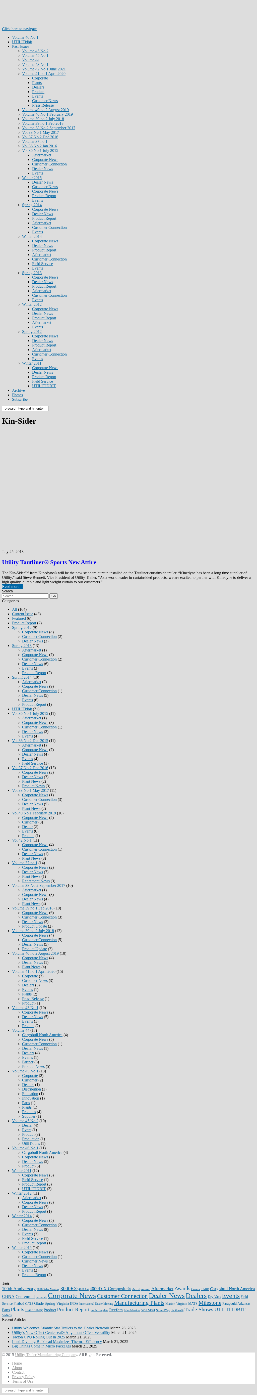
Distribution (31, 1089)
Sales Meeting (132, 1310)
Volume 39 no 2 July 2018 (43, 119)
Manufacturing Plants (139, 1303)
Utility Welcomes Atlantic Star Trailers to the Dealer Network (60, 1328)
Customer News (45, 101)
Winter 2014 (32, 236)
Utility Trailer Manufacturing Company (46, 1355)
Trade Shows (198, 1309)
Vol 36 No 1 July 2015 (40, 150)
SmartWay (163, 1310)
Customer (29, 822)
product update (99, 1310)
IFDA (74, 1303)
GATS (29, 1303)
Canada (195, 1289)
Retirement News (36, 881)
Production (30, 1139)
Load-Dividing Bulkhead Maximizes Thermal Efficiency (57, 1341)
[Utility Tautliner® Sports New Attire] (128, 488)
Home (17, 1363)
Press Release (43, 105)
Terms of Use (22, 1381)
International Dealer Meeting (96, 1303)
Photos (17, 395)
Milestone (210, 1303)
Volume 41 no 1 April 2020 (44, 73)
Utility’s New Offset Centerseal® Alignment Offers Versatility (61, 1332)
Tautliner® (177, 1310)
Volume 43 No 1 (35, 64)
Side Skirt (148, 1310)
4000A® (84, 1289)
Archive (18, 390)
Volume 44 (30, 60)
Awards (182, 1288)
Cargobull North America (42, 1035)
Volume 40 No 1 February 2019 (47, 114)
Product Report (44, 196)
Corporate (40, 78)
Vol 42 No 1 (22, 840)
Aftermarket (41, 155)
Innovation (30, 1098)
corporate (41, 1297)
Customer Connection (49, 164)
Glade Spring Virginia (51, 1303)
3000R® (69, 1288)
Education (30, 1094)
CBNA (8, 1296)
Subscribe (20, 399)
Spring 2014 (32, 205)
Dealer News (42, 168)
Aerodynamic (141, 1289)
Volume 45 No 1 (35, 55)
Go (53, 596)
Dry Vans (214, 1297)
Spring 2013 (32, 273)
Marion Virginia (176, 1303)
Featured (19, 618)
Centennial (25, 1296)
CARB (205, 1289)
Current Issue (22, 614)
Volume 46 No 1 (25, 37)
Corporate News (45, 159)
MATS (193, 1303)
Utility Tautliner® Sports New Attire (49, 562)
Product (38, 92)
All (14, 609)
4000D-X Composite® (110, 1288)
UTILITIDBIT (44, 386)
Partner (27, 1062)
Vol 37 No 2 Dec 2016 (40, 137)
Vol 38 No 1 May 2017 (40, 132)
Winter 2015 (32, 178)
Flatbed (19, 1303)
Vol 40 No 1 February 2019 (34, 813)
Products (29, 1112)
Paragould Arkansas (236, 1303)
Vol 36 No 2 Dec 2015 (30, 740)
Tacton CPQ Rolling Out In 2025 (38, 1337)
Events (37, 96)
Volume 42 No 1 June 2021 (44, 69)
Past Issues (20, 46)
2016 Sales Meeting (48, 1289)
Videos (7, 1315)
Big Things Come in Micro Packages (41, 1346)
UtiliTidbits (31, 1143)
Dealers (38, 87)
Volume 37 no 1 (34, 141)
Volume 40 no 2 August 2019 (45, 110)
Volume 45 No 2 (35, 51)
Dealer (27, 826)
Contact (18, 1372)
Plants (37, 82)
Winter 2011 (31, 363)
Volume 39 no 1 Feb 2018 (42, 123)
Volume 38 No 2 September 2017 (48, 128)
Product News (33, 786)
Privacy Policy (23, 1377)
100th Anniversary (19, 1288)
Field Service (42, 263)
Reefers (116, 1309)
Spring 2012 (32, 331)
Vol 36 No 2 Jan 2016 (39, 146)
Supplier (28, 1116)
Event (26, 1130)
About (17, 1368)
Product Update (34, 926)
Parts (26, 1103)
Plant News (31, 781)
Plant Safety (34, 1310)
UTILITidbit (22, 42)
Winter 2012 (32, 304)
